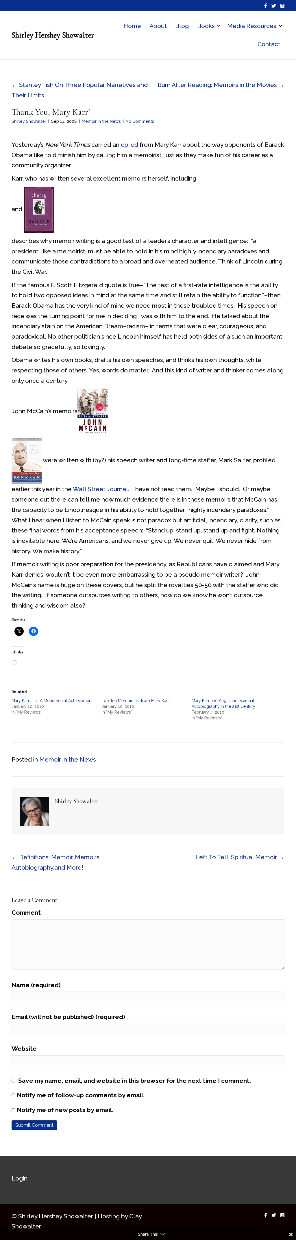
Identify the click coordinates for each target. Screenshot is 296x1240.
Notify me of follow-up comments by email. (81, 1095)
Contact (269, 44)
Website (24, 1048)
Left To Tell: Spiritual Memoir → (239, 857)
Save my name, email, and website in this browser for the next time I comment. (134, 1080)
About (158, 25)
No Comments (140, 121)
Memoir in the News (101, 121)
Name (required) (36, 985)
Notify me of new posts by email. (65, 1109)
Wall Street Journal (100, 489)
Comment (26, 912)
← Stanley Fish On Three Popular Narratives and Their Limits (80, 90)
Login (19, 1178)
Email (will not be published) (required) (68, 1016)
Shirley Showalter (29, 121)
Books (206, 25)
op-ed (130, 144)
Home (132, 25)
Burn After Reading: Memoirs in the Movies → (221, 84)
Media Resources (251, 25)
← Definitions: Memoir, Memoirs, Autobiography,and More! (56, 862)
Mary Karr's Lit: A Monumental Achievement (52, 700)
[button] (219, 26)
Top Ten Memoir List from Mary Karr (135, 700)
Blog (182, 25)
